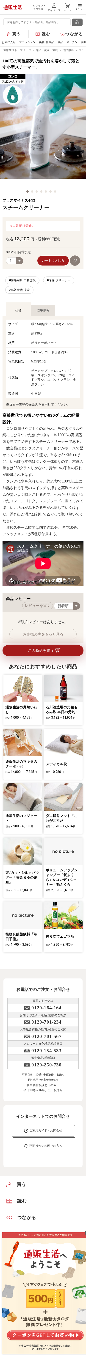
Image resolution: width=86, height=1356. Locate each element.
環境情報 (43, 310)
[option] (43, 130)
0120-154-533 (46, 1050)
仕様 (18, 310)
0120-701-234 (46, 1022)
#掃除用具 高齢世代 (22, 280)
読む (46, 34)
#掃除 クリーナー (58, 280)
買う (16, 34)
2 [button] (32, 191)
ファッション (27, 42)
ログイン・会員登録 (39, 7)
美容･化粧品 (46, 42)
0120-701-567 (46, 1036)
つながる (74, 34)
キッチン (72, 42)
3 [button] (37, 191)
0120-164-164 (46, 1007)
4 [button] (41, 191)
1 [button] (27, 191)
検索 (77, 23)
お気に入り (9, 42)
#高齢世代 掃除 (19, 290)
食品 (60, 42)
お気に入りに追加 (75, 260)
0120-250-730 (46, 1064)
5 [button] (46, 191)
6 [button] (50, 191)
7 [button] (55, 191)
